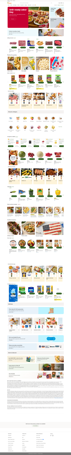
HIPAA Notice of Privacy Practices (41, 443)
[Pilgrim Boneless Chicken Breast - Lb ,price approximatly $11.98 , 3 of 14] (31, 46)
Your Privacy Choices (39, 439)
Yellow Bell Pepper (56, 199)
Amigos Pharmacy (10, 445)
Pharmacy (14, 0)
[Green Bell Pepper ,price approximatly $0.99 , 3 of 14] (31, 195)
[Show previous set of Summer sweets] (8, 100)
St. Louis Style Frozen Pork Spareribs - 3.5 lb (12, 51)
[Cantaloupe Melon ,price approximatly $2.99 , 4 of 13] (40, 157)
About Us (23, 439)
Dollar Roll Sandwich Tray (21, 250)
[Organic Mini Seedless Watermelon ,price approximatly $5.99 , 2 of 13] (22, 157)
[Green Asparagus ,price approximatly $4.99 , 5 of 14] (48, 195)
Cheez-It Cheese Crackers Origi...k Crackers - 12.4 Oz (57, 297)
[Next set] (63, 46)
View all (10, 149)
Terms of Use (38, 435)
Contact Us (23, 435)
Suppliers (23, 445)
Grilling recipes (10, 235)
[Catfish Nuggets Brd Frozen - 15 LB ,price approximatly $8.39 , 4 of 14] (40, 46)
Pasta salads (24, 235)
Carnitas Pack (56, 250)
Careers (23, 443)
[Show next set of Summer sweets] (63, 100)
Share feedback (35, 425)
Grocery (9, 0)
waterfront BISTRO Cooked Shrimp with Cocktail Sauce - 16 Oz (13, 251)
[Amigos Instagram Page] (53, 435)
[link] (11, 34)
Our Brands (9, 435)
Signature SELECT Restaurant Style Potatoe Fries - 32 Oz (30, 86)
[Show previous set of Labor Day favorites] (8, 176)
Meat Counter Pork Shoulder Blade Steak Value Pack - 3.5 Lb (48, 51)
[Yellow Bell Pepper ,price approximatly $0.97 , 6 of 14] (57, 195)
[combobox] (35, 3)
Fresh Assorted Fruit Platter (30, 250)
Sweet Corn (10, 199)
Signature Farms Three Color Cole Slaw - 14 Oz (22, 86)
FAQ (22, 437)
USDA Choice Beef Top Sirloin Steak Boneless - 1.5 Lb (57, 51)
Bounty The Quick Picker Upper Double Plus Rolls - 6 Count (21, 297)
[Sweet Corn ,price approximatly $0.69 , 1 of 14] (13, 195)
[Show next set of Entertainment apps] (63, 273)
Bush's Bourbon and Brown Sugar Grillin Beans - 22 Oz (39, 86)
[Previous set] (8, 46)
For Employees (24, 447)
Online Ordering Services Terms (59, 397)
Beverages (24, 71)
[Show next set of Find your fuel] (63, 325)
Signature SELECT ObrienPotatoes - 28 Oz (57, 86)
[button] (60, 3)
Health (11, 0)
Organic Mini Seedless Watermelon (21, 162)
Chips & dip (9, 71)
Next (62, 212)
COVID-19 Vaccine (10, 443)
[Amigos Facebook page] (51, 435)
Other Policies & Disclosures (40, 447)
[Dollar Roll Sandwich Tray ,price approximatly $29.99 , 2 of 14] (22, 246)
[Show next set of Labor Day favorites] (63, 176)
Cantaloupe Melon (38, 162)
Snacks (37, 71)
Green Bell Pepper (29, 199)
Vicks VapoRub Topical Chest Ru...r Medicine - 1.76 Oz (31, 297)
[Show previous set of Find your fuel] (8, 325)
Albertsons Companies (25, 441)
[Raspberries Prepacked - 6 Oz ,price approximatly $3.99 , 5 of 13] (48, 157)
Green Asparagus (47, 199)
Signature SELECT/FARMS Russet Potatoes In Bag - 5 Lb (21, 200)
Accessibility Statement (39, 441)
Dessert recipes (39, 235)
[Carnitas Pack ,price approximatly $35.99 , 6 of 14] (57, 246)
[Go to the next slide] (62, 143)
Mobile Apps (10, 437)
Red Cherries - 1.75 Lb (30, 162)
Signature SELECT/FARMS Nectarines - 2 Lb (57, 162)
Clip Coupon (11, 146)
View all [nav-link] (19, 204)
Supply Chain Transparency (40, 445)
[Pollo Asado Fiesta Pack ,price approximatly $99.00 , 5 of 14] (48, 246)
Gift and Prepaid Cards (11, 439)
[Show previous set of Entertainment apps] (8, 273)
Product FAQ (10, 447)
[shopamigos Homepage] (9, 3)
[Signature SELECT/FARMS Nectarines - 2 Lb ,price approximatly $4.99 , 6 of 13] (57, 157)
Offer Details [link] (22, 143)
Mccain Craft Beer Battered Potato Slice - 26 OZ (39, 297)
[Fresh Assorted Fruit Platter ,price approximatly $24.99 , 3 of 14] (31, 246)
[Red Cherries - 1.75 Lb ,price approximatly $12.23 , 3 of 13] (31, 157)
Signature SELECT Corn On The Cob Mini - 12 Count (39, 200)
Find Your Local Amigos (11, 441)
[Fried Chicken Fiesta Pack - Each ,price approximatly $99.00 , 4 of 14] (40, 246)
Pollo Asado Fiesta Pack (48, 250)
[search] (51, 3)
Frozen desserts (53, 71)
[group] (28, 17)
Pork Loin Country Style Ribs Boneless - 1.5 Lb (22, 51)
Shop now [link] (52, 11)
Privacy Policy (38, 437)
